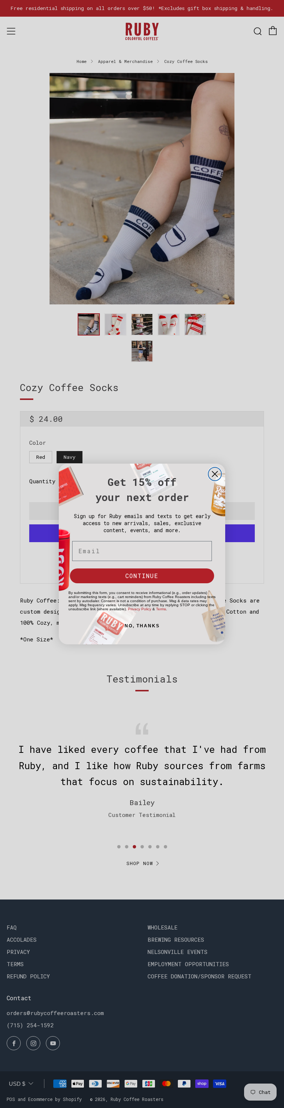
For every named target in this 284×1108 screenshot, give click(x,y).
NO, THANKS (142, 625)
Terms (161, 609)
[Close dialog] (215, 474)
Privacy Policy (139, 609)
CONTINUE (142, 576)
